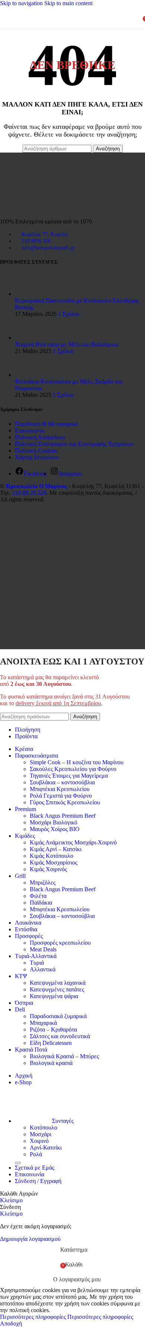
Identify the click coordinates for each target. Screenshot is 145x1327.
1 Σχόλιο (68, 314)
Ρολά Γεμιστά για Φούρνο (61, 795)
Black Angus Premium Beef (63, 816)
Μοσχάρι (40, 1134)
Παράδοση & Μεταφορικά (46, 424)
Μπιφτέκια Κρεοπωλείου (60, 789)
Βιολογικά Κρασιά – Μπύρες (64, 1056)
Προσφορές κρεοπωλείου (60, 942)
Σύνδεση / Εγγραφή (38, 1181)
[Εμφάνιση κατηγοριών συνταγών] (18, 1163)
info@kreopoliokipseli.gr (48, 248)
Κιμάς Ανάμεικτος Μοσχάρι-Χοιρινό (73, 842)
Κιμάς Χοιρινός (48, 869)
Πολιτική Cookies (36, 450)
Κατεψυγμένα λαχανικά (58, 983)
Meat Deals (43, 949)
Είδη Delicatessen (51, 1043)
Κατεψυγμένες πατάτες (57, 989)
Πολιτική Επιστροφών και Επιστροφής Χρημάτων (74, 444)
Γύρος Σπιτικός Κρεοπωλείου (65, 802)
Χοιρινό (39, 1141)
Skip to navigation (22, 3)
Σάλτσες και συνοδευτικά (60, 1036)
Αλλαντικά (42, 969)
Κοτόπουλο (43, 1127)
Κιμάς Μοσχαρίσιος (53, 862)
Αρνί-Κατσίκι (46, 1147)
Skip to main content (68, 3)
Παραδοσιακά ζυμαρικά (58, 1016)
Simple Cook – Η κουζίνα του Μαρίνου (76, 762)
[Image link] (31, 209)
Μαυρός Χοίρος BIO (55, 829)
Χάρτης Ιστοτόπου (37, 457)
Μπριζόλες (42, 882)
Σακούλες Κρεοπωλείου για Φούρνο (73, 769)
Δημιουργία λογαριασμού (30, 1239)
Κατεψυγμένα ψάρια (54, 996)
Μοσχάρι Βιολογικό (53, 822)
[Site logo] (61, 30)
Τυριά (37, 963)
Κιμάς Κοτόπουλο (51, 856)
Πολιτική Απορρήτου (40, 437)
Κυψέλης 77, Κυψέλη (45, 234)
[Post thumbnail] (29, 294)
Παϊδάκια (41, 902)
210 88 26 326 (29, 493)
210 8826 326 (36, 241)
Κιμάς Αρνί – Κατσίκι (55, 849)
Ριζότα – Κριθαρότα (53, 1029)
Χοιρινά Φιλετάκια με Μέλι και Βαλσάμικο (66, 344)
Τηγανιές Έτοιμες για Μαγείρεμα (69, 775)
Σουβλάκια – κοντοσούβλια (62, 782)
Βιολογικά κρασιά (51, 1063)
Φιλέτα (38, 896)
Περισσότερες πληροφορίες (66, 1317)
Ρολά (36, 1154)
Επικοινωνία (29, 430)
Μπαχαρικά (43, 1023)
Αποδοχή (11, 1323)
